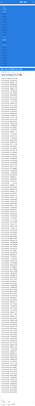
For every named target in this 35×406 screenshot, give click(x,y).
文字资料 (4, 19)
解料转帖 (4, 16)
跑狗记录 (4, 50)
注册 (25, 2)
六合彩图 (4, 57)
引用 (9, 401)
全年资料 (4, 52)
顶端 (2, 400)
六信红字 (4, 47)
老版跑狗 (4, 42)
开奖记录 (4, 63)
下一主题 (8, 404)
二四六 (3, 72)
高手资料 (4, 14)
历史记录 (14, 74)
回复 (4, 401)
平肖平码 (4, 24)
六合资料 (4, 32)
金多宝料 (4, 34)
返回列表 (9, 74)
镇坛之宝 (4, 27)
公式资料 (4, 22)
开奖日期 (4, 60)
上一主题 (3, 404)
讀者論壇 (4, 65)
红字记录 (4, 55)
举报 (18, 74)
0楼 (5, 72)
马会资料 (4, 29)
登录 (21, 2)
